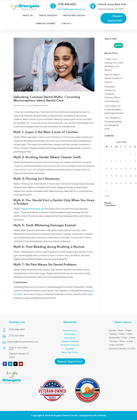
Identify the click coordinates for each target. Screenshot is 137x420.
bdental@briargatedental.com (71, 9)
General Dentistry (40, 105)
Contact (66, 23)
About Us (28, 15)
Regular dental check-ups (33, 209)
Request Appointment (115, 18)
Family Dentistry (70, 330)
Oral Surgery (70, 334)
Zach (18, 105)
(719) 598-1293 (67, 4)
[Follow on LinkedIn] (10, 364)
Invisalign (70, 349)
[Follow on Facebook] (5, 364)
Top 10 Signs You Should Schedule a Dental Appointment (113, 109)
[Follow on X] (15, 364)
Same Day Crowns (45, 23)
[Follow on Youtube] (21, 364)
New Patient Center (73, 15)
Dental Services (48, 15)
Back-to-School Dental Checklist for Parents (113, 78)
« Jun (106, 196)
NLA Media (100, 415)
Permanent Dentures (69, 345)
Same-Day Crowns (69, 352)
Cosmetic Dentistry (70, 341)
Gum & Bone (69, 338)
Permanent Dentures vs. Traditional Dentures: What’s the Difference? (112, 94)
